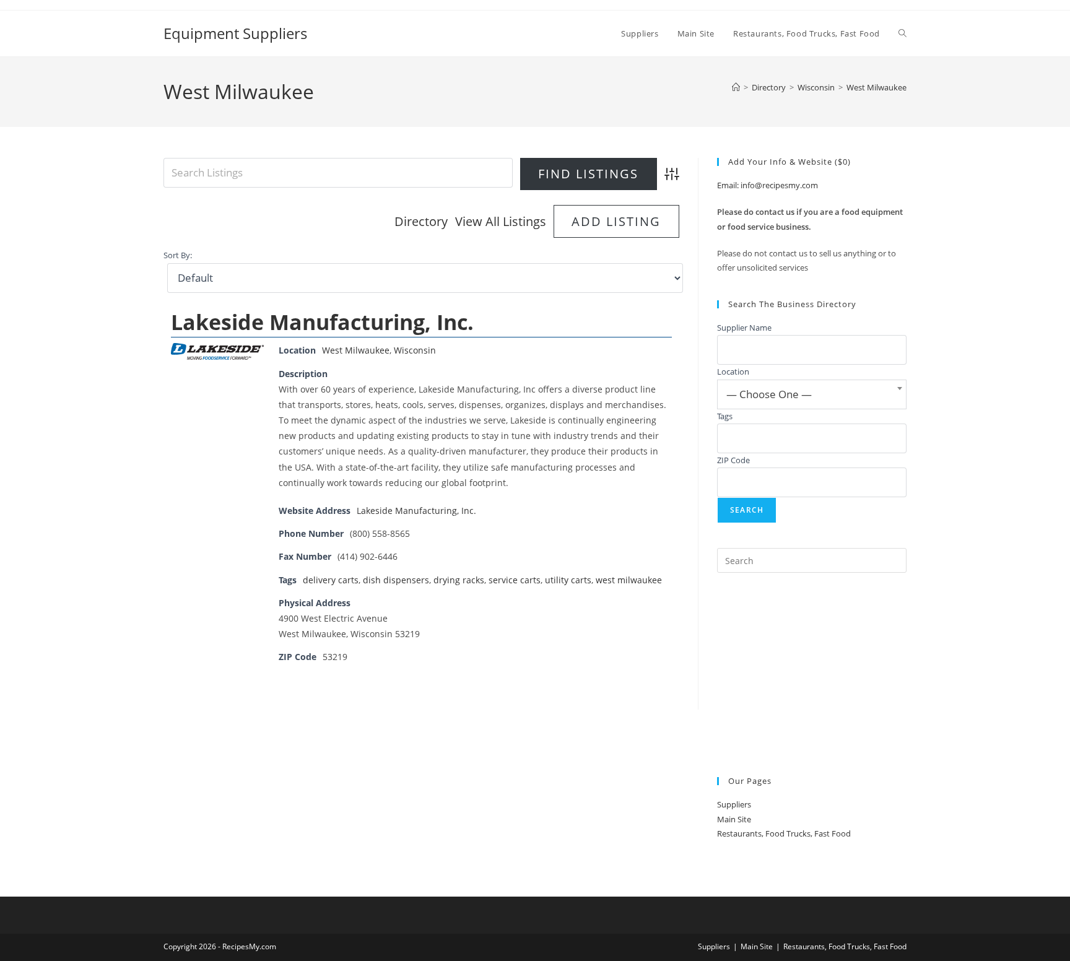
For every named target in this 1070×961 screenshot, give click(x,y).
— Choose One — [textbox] (769, 394)
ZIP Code (733, 460)
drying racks (458, 580)
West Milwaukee (876, 87)
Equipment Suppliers (235, 33)
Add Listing (616, 221)
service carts (515, 580)
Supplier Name (744, 327)
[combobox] (812, 394)
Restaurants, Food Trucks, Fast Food (784, 833)
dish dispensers (396, 580)
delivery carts (331, 580)
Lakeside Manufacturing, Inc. (322, 322)
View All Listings (500, 221)
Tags (725, 416)
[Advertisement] (812, 675)
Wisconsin (415, 350)
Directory (421, 221)
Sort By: (177, 255)
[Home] (736, 87)
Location (733, 371)
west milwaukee (629, 580)
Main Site (734, 819)
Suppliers (734, 804)
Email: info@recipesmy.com (767, 185)
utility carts (568, 580)
